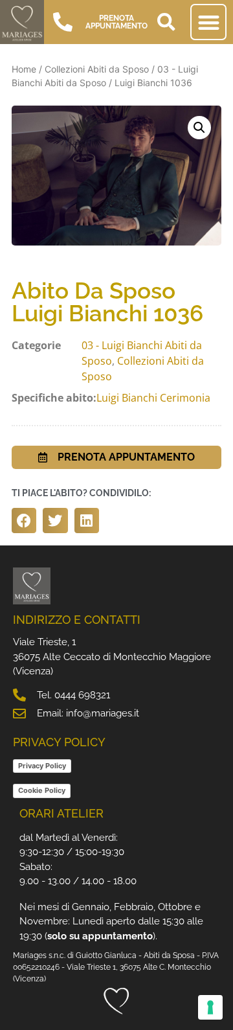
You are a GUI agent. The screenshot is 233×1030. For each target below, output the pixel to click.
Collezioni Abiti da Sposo (97, 68)
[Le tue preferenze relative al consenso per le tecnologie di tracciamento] (210, 1007)
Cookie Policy (41, 790)
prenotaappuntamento (116, 22)
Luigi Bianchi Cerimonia (153, 398)
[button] (166, 22)
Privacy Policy (42, 765)
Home (24, 68)
